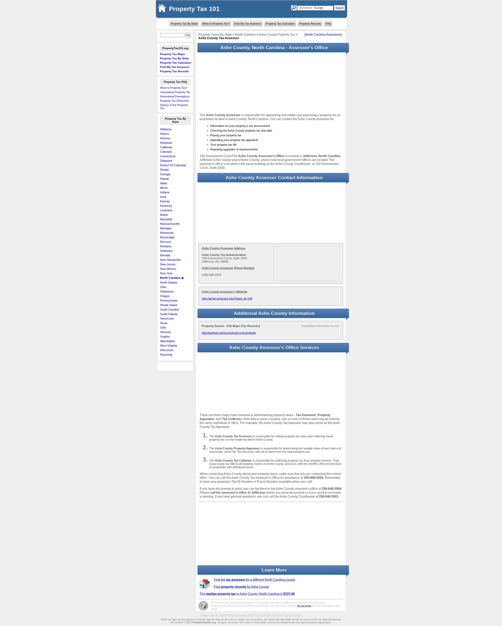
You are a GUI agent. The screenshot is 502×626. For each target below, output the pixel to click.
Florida (164, 169)
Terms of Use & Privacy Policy (273, 615)
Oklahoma (166, 291)
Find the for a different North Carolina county (254, 579)
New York (166, 273)
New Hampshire (170, 259)
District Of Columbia (173, 165)
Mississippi (167, 237)
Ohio (163, 287)
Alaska (164, 133)
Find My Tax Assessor (247, 23)
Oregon (165, 296)
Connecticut (167, 156)
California (166, 147)
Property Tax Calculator (280, 23)
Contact (297, 615)
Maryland (166, 219)
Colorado (166, 151)
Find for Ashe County (241, 586)
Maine (164, 214)
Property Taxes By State (215, 34)
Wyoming (166, 354)
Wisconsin (166, 350)
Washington (167, 341)
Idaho (163, 183)
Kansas (165, 201)
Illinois (164, 187)
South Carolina (169, 309)
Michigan (166, 228)
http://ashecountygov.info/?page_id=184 (227, 298)
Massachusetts (170, 223)
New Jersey (168, 264)
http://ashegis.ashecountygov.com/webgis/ (229, 332)
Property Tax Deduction (174, 100)
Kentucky (166, 205)
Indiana (164, 192)
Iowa (163, 196)
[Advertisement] (270, 82)
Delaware (166, 160)
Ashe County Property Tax (277, 34)
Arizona (165, 138)
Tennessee (167, 318)
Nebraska (166, 250)
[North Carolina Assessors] (323, 34)
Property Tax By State (184, 23)
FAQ (328, 23)
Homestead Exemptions (175, 96)
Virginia (164, 336)
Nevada (165, 255)
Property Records (310, 23)
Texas (164, 323)
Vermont (165, 332)
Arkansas (166, 142)
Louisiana (166, 210)
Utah (163, 327)
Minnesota (166, 232)
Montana (165, 246)
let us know (304, 605)
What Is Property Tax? (216, 23)
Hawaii (164, 178)
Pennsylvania (168, 300)
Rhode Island (168, 305)
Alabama (165, 129)
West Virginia (168, 345)
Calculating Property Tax (175, 92)
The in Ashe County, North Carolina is (247, 593)
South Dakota (168, 314)
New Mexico (168, 268)
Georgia (165, 174)
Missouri (165, 241)
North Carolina (245, 34)
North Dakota (168, 282)
